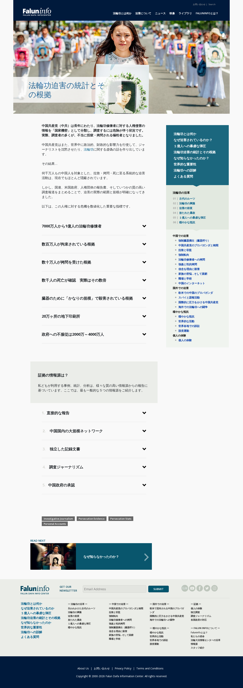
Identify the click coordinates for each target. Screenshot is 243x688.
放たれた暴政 (187, 213)
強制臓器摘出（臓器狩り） (194, 240)
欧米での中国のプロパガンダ (195, 292)
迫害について (143, 13)
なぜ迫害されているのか (37, 608)
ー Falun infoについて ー (205, 628)
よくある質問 (183, 176)
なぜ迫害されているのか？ (193, 140)
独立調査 (195, 612)
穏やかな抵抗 (187, 222)
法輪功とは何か (122, 13)
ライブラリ (185, 13)
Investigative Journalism (58, 518)
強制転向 (183, 254)
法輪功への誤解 (185, 170)
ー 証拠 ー (196, 604)
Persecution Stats (120, 518)
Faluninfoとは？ (207, 13)
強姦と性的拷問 (187, 264)
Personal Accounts (55, 523)
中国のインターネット (191, 283)
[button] (94, 226)
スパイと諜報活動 (189, 297)
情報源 (194, 643)
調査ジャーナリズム (201, 616)
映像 (172, 13)
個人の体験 (179, 335)
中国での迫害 (181, 235)
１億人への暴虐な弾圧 (190, 146)
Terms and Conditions (149, 668)
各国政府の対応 (199, 619)
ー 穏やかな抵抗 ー (159, 628)
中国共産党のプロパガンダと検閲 (198, 245)
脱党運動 (183, 330)
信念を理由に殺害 (189, 269)
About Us (83, 668)
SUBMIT (158, 589)
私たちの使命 (197, 636)
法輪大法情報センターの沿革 (205, 640)
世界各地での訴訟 (189, 326)
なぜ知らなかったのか (36, 622)
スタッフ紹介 (197, 647)
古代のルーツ (187, 198)
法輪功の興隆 (187, 203)
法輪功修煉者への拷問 (191, 259)
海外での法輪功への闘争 (193, 307)
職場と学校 (185, 278)
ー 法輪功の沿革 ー (77, 604)
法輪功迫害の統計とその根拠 (195, 152)
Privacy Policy (123, 668)
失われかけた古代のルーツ (81, 608)
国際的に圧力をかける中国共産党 (198, 302)
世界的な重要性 (185, 164)
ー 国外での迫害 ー (159, 604)
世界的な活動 (186, 321)
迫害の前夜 (186, 208)
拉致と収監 (185, 250)
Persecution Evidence (92, 518)
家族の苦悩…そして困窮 (192, 273)
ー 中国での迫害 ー (118, 604)
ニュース (160, 13)
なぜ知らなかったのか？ (191, 158)
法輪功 (88, 149)
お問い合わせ (199, 4)
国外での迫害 (181, 288)
